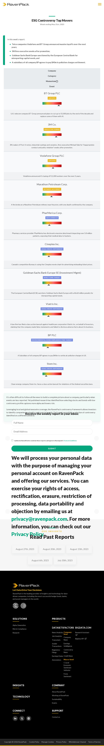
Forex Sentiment (67, 675)
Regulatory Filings (56, 651)
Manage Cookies (47, 742)
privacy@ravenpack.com (39, 519)
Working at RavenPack (60, 695)
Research (16, 633)
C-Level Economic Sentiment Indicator (67, 666)
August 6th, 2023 (40, 560)
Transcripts (56, 640)
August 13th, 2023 (79, 549)
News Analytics (57, 632)
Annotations (56, 660)
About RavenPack (58, 692)
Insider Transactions (57, 645)
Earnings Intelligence (68, 645)
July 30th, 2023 (64, 560)
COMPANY (58, 685)
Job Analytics (57, 636)
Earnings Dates (57, 656)
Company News (67, 638)
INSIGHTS (18, 685)
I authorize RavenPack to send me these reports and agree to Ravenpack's (45, 440)
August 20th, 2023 (52, 549)
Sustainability (57, 699)
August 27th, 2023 (25, 549)
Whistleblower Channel (77, 742)
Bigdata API (79, 639)
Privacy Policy (27, 534)
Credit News (68, 656)
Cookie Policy (34, 742)
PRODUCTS (58, 618)
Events (54, 703)
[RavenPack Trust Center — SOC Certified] (23, 606)
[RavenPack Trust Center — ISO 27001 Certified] (16, 606)
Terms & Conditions (70, 440)
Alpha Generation (19, 625)
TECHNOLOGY (21, 696)
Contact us (56, 717)
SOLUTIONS (20, 618)
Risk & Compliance (19, 629)
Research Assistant (82, 632)
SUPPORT (57, 710)
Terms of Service (94, 742)
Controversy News (68, 651)
